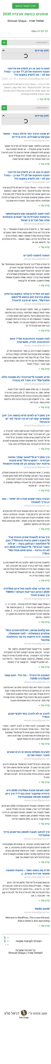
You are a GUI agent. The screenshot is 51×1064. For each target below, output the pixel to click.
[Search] (4, 42)
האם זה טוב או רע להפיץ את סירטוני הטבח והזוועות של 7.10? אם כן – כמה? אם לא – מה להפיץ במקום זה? (27, 71)
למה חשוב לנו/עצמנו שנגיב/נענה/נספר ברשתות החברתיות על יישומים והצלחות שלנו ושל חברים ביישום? (26, 217)
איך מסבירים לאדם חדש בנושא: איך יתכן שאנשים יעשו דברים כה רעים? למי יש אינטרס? (26, 418)
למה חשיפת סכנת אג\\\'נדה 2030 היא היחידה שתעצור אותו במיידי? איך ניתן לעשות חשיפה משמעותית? (27, 793)
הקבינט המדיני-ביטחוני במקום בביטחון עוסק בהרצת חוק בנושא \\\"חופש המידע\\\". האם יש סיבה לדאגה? (27, 297)
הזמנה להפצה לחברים (36, 255)
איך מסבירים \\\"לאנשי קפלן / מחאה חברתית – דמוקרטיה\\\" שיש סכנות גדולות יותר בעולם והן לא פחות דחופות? (26, 460)
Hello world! (42, 908)
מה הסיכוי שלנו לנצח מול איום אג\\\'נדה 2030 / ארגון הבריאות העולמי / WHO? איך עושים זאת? (27, 592)
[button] (3, 50)
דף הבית (43, 31)
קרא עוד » (44, 164)
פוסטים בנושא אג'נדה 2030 (25, 14)
